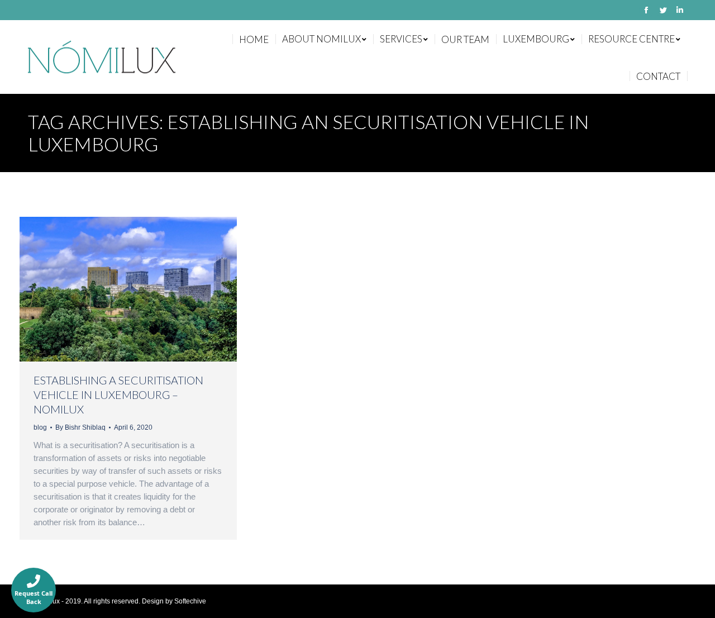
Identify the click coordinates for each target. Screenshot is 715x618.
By (80, 427)
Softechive (190, 601)
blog (40, 427)
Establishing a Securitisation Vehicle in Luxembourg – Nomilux (118, 394)
